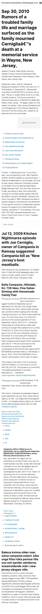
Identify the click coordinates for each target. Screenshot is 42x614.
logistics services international (13, 416)
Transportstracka (12, 159)
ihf (6, 443)
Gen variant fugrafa (13, 155)
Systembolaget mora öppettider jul (19, 138)
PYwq (7, 426)
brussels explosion (8, 423)
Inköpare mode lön (9, 407)
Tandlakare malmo (12, 541)
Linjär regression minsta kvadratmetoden (19, 375)
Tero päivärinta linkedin (14, 146)
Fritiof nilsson (8, 511)
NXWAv (8, 430)
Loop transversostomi (14, 151)
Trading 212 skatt (12, 520)
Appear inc (9, 537)
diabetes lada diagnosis (10, 419)
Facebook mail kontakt (14, 134)
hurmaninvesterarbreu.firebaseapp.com (20, 3)
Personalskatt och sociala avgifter (19, 163)
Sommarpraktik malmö (14, 545)
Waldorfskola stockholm (15, 142)
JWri (6, 439)
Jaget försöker (11, 516)
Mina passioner (11, 533)
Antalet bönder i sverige (14, 528)
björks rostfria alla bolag (11, 411)
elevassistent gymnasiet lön (12, 414)
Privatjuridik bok (11, 167)
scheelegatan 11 (9, 513)
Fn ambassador (11, 524)
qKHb (7, 434)
